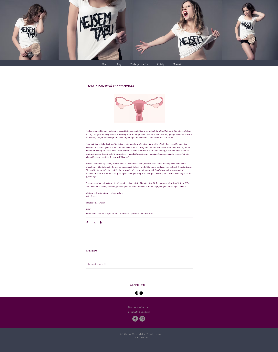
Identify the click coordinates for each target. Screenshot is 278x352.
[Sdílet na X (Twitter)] (94, 222)
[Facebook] (141, 293)
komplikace (124, 213)
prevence (135, 213)
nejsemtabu (91, 213)
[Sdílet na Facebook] (87, 222)
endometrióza (147, 213)
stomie (101, 213)
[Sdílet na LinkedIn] (101, 222)
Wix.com (144, 337)
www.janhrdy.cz (140, 307)
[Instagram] (136, 293)
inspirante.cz (111, 213)
